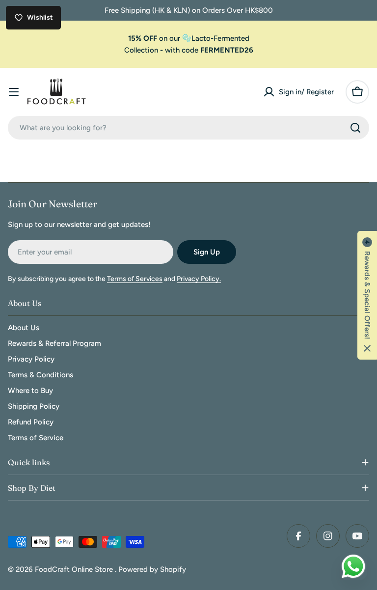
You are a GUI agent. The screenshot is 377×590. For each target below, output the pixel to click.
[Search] (355, 128)
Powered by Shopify (152, 569)
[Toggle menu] (14, 92)
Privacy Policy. (199, 279)
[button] (367, 295)
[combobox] (188, 128)
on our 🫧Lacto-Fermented (188, 38)
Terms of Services (134, 279)
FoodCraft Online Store (75, 569)
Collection (141, 50)
